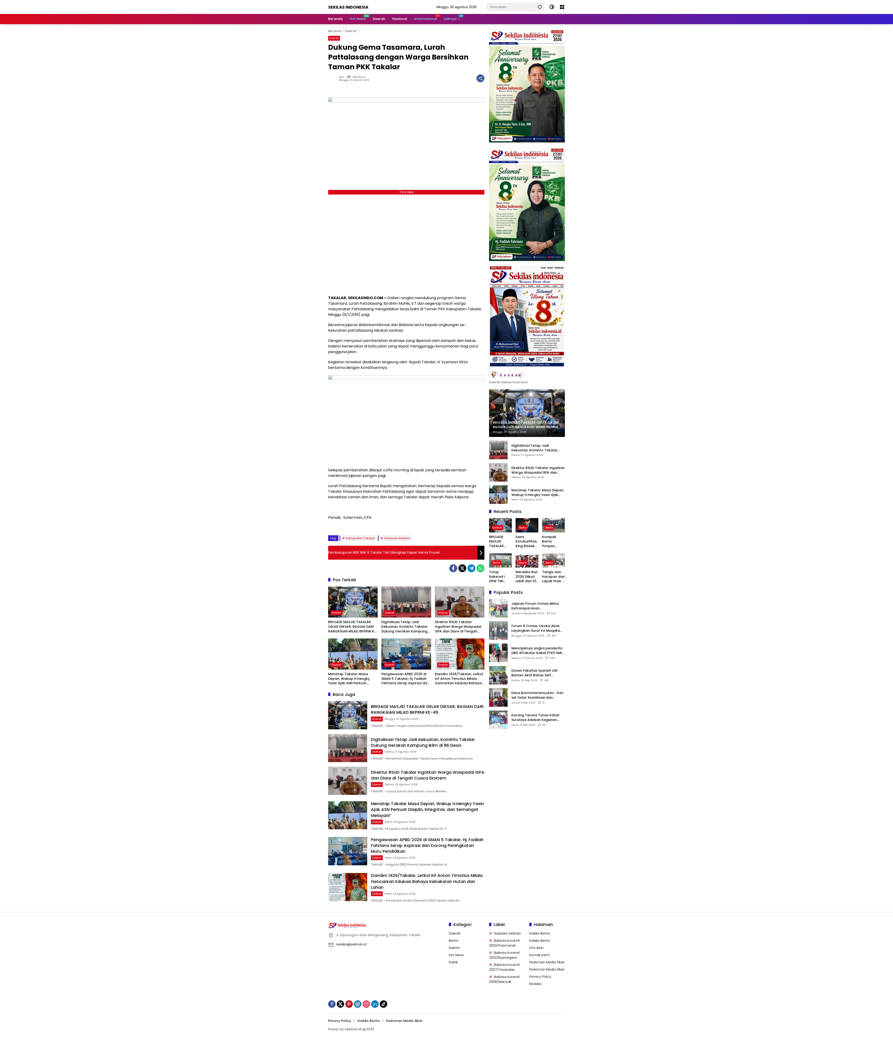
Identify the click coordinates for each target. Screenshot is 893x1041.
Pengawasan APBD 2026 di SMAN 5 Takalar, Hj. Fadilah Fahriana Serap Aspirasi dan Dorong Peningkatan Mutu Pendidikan (405, 679)
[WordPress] (357, 1004)
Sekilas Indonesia (348, 7)
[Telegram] (471, 568)
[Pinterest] (349, 1004)
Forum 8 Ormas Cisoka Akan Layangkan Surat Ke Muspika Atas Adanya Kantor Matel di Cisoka (535, 628)
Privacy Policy (540, 976)
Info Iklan (536, 947)
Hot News (456, 955)
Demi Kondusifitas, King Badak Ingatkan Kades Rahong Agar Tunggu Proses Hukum (527, 542)
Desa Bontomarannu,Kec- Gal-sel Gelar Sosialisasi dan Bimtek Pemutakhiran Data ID (537, 695)
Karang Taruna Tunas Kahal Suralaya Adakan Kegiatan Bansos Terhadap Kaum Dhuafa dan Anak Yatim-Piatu (536, 717)
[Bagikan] (480, 78)
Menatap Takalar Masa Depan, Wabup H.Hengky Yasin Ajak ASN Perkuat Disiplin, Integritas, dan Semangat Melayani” (349, 679)
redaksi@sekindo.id (351, 944)
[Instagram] (366, 1004)
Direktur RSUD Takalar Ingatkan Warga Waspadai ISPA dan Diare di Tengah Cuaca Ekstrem (458, 627)
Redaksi (535, 984)
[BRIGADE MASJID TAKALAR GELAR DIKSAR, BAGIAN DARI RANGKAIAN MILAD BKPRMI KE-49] (353, 602)
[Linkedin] (375, 1004)
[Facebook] (453, 568)
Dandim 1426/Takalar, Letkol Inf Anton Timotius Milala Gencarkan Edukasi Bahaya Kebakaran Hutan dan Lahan (459, 679)
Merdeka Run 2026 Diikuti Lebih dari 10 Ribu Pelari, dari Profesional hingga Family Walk (527, 577)
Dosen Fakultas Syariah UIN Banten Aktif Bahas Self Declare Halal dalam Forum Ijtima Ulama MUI (534, 672)
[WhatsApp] (480, 568)
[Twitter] (462, 568)
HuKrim (454, 947)
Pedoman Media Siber (547, 962)
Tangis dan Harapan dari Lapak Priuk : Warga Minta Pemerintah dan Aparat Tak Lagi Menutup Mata (553, 577)
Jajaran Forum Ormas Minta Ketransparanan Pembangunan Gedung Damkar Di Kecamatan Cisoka (536, 606)
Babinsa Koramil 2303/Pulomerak (504, 943)
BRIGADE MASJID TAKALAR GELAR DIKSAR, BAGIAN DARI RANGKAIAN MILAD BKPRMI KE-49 (353, 627)
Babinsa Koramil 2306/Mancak (504, 979)
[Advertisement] (406, 244)
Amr (341, 77)
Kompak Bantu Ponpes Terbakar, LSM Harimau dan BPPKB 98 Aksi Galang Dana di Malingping (553, 542)
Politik (453, 962)
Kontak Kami (539, 955)
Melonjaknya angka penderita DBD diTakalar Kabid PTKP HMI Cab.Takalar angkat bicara (536, 650)
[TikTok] (383, 1004)
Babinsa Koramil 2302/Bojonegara (504, 955)
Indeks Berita (539, 933)
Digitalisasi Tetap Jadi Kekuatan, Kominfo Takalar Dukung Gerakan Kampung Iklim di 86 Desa (404, 627)
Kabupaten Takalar (360, 538)
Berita (522, 527)
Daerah (334, 38)
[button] (539, 7)
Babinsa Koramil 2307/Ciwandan (504, 967)
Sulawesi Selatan (397, 538)
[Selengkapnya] (527, 375)
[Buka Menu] (562, 7)
